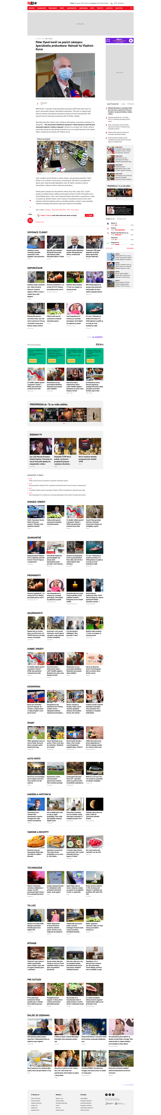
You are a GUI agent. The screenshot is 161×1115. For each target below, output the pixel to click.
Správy (55, 466)
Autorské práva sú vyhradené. (112, 1100)
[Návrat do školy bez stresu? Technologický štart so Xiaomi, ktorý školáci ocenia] (94, 658)
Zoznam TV (36, 434)
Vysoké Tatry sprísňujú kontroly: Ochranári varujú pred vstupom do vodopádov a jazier (94, 523)
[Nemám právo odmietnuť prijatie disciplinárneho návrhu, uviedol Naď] (75, 242)
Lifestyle (109, 8)
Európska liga (30, 749)
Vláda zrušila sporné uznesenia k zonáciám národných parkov (48, 481)
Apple (68, 894)
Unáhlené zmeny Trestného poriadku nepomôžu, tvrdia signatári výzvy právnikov (35, 253)
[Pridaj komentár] (30, 201)
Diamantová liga (70, 749)
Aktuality (29, 822)
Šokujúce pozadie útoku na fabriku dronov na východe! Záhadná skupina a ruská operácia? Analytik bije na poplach (123, 266)
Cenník (57, 1105)
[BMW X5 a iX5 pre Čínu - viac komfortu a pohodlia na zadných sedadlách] (94, 768)
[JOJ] (107, 228)
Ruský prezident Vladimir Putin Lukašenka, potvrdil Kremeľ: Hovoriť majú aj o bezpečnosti (57, 485)
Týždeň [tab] (130, 104)
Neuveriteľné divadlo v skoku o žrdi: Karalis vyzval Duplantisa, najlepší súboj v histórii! (75, 744)
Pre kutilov (34, 979)
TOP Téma (88, 896)
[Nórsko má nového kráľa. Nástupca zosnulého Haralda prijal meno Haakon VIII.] (36, 915)
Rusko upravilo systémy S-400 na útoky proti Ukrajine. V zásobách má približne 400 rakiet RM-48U (94, 890)
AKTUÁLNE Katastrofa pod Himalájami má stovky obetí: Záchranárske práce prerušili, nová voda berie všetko (55, 560)
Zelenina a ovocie (90, 1006)
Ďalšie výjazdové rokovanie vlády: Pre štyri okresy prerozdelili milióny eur (94, 927)
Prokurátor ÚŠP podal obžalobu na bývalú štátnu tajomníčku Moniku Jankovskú (93, 253)
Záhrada (49, 1006)
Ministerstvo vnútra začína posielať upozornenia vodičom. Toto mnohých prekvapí (55, 780)
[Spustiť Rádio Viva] (119, 39)
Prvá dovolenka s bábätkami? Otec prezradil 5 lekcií (72, 633)
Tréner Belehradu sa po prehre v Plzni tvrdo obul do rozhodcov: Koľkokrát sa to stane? (55, 744)
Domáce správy (36, 501)
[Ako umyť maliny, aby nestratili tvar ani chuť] (94, 841)
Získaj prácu (50, 822)
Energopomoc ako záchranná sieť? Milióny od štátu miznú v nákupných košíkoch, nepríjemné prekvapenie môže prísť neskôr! (55, 709)
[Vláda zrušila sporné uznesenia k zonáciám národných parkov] (55, 511)
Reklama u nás (59, 1098)
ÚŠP (68, 210)
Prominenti (53, 8)
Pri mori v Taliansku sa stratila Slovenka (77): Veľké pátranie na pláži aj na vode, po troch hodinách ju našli (94, 560)
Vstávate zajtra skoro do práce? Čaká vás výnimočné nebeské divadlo (94, 815)
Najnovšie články (35, 475)
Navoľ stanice (109, 248)
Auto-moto (33, 758)
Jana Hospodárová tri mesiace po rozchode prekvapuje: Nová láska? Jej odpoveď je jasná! (57, 495)
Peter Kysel (75, 210)
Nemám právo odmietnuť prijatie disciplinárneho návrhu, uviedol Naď (75, 252)
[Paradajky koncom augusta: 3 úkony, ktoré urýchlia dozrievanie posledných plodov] (55, 989)
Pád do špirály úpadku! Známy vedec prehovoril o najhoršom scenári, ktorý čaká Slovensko (123, 275)
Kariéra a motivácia (39, 794)
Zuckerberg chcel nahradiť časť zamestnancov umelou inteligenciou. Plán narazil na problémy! (34, 816)
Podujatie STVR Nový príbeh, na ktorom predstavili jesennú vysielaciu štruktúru (62, 460)
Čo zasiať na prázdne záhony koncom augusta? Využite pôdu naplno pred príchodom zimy (94, 1001)
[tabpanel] (120, 125)
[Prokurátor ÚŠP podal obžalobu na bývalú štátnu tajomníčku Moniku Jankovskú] (94, 242)
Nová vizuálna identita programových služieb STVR (88, 459)
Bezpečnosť (30, 896)
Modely (29, 785)
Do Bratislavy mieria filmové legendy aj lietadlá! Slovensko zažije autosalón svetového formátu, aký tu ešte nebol (94, 387)
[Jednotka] (107, 233)
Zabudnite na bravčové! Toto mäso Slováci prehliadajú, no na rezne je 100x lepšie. (55, 853)
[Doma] (107, 238)
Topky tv (100, 8)
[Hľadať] (131, 8)
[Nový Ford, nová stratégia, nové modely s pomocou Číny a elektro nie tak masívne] (36, 768)
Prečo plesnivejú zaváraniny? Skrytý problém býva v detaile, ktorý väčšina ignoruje (35, 1001)
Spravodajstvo (83, 1098)
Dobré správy (35, 648)
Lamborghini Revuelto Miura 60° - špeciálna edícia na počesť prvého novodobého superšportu (75, 780)
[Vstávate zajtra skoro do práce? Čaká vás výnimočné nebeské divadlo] (94, 804)
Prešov (87, 528)
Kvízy (92, 8)
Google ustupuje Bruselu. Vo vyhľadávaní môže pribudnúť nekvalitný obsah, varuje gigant (55, 889)
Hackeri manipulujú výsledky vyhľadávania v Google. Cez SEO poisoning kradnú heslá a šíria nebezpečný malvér (35, 890)
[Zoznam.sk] (110, 1104)
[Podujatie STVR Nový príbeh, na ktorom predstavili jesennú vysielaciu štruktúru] (65, 446)
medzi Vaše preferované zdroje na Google (58, 215)
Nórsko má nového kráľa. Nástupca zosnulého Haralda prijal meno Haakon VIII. (35, 927)
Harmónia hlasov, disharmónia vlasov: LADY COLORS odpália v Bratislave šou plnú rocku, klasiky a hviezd (75, 387)
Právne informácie (35, 1098)
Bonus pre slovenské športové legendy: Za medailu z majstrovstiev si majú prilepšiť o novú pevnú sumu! (35, 709)
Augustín (93, 3)
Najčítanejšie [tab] (113, 104)
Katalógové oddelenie (86, 1105)
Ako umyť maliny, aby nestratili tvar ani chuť (93, 851)
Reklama (58, 1095)
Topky (46, 38)
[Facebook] (106, 1094)
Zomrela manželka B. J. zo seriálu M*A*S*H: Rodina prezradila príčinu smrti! (35, 595)
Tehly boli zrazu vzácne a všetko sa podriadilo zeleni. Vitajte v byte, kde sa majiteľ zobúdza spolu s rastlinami (35, 965)
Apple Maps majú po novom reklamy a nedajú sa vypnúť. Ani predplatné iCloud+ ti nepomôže (75, 889)
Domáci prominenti (51, 601)
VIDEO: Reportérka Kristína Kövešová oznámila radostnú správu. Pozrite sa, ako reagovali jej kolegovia (54, 928)
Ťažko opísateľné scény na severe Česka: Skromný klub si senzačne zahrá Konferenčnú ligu (36, 744)
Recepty (29, 1006)
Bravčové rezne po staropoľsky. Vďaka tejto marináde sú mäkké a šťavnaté (35, 853)
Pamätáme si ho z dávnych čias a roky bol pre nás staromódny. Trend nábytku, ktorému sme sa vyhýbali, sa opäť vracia (94, 965)
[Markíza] (107, 223)
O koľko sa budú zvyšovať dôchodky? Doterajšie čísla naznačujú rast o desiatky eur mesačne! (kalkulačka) (94, 709)
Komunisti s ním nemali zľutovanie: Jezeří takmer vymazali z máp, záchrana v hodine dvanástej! (55, 634)
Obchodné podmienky (61, 1103)
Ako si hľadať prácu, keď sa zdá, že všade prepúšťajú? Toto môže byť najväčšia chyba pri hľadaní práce (55, 816)
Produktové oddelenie (86, 1101)
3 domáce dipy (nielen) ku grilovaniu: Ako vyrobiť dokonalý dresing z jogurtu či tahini (75, 853)
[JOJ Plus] (107, 243)
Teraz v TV (110, 219)
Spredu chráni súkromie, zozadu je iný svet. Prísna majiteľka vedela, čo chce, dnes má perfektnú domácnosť (55, 965)
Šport (62, 8)
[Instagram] (110, 1094)
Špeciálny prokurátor (59, 210)
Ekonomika (83, 8)
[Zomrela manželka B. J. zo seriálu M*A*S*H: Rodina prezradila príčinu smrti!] (36, 585)
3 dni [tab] (123, 104)
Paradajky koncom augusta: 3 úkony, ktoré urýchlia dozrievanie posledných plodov (54, 1001)
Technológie (34, 867)
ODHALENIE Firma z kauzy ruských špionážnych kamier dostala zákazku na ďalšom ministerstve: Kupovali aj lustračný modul (123, 257)
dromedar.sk (50, 639)
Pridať (90, 215)
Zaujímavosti (72, 8)
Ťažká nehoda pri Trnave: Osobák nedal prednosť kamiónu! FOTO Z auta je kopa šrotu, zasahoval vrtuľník (122, 284)
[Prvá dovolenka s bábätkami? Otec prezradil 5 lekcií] (75, 622)
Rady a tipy (69, 858)
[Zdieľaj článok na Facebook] (30, 207)
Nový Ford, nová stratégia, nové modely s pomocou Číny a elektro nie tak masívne (36, 780)
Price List (58, 1108)
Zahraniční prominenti (32, 599)
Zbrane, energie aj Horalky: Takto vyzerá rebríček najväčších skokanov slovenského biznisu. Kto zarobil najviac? (74, 709)
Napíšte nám (34, 1108)
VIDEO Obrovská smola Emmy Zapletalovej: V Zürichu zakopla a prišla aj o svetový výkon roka (94, 744)
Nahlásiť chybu (40, 222)
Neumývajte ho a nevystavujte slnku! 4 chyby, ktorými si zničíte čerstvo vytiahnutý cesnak (75, 1001)
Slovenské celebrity (120, 207)
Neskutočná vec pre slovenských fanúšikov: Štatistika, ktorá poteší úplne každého (54, 386)
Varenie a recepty (38, 832)
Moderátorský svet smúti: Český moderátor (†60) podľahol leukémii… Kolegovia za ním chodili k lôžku (75, 597)
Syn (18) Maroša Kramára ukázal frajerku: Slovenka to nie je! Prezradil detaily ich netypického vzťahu (41, 460)
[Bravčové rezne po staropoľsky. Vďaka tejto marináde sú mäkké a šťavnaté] (36, 841)
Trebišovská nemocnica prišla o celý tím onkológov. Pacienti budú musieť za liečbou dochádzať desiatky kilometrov (75, 928)
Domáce (31, 8)
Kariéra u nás (34, 1105)
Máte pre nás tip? (84, 1110)
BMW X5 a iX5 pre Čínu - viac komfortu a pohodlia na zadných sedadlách (94, 779)
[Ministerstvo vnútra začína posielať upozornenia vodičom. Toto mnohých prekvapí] (55, 768)
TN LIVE (31, 905)
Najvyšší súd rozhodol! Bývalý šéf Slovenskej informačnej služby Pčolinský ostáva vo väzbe (55, 253)
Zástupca (48, 210)
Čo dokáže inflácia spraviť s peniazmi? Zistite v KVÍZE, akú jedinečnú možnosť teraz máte (35, 386)
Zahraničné (41, 8)
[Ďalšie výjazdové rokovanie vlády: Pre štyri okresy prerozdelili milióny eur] (94, 915)
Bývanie (31, 943)
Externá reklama (60, 1101)
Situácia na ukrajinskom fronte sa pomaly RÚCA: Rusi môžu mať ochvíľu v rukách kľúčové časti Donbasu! (75, 560)
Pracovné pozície (34, 345)
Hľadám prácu (70, 820)
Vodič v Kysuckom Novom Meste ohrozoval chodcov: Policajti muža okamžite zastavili (35, 523)
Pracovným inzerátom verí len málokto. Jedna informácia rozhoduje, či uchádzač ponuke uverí (75, 815)
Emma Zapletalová (90, 749)
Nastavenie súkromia (36, 1103)
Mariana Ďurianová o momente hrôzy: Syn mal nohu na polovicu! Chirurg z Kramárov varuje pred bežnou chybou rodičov (120, 111)
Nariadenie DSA (35, 1110)
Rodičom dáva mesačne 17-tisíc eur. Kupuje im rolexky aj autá (93, 633)
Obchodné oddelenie (85, 1103)
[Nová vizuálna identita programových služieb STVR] (90, 446)
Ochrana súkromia (35, 1101)
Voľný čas (119, 8)
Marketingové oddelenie (86, 1108)
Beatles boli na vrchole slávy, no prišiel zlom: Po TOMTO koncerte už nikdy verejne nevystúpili (36, 634)
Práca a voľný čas (90, 820)
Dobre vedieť (30, 391)
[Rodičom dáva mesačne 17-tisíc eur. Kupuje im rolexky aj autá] (94, 622)
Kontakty (83, 1095)
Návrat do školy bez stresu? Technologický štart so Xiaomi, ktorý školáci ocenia (93, 670)
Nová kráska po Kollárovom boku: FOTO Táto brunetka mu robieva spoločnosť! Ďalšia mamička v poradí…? (94, 597)
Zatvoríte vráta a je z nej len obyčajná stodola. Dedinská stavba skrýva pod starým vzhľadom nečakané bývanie (75, 965)
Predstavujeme (70, 785)
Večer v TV (121, 219)
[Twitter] (113, 1094)
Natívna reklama (60, 1110)
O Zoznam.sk (35, 1095)
